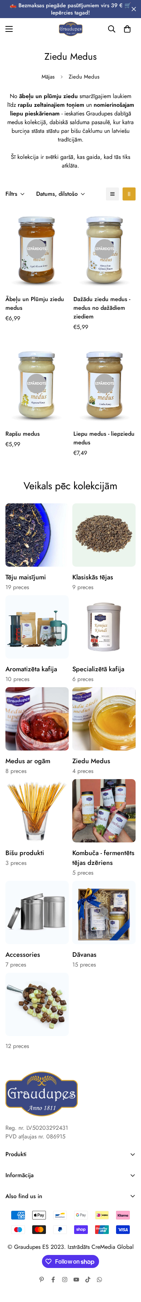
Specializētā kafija (98, 669)
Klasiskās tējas (92, 577)
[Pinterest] (41, 1279)
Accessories (22, 954)
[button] (127, 29)
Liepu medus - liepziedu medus (103, 438)
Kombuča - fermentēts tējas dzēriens (103, 857)
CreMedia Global (112, 1247)
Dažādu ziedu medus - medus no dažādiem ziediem (101, 308)
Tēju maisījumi (25, 577)
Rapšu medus (22, 434)
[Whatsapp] (99, 1279)
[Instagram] (65, 1279)
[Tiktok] (88, 1279)
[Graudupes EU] (70, 29)
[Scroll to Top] (128, 1263)
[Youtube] (76, 1279)
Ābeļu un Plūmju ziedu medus (34, 303)
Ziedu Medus (91, 761)
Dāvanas (84, 954)
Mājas (48, 77)
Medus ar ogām (27, 761)
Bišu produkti (24, 853)
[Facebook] (53, 1279)
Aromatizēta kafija (31, 669)
